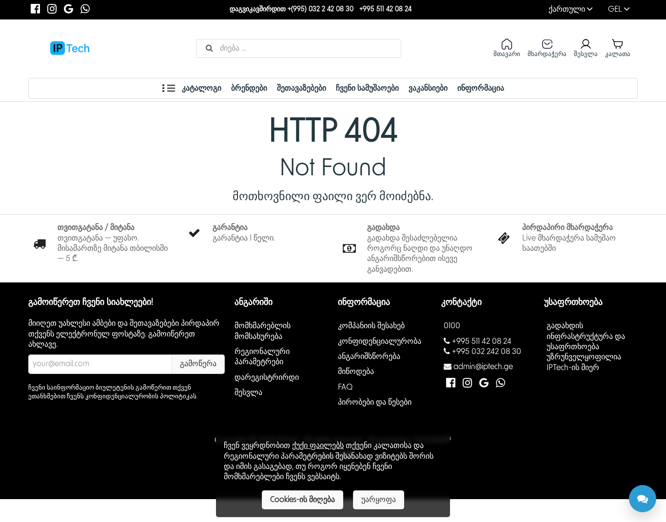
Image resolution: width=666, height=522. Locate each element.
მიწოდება (356, 371)
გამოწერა (198, 364)
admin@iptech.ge (483, 367)
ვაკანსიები (428, 88)
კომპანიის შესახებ (371, 326)
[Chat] (642, 498)
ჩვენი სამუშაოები (367, 88)
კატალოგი (200, 88)
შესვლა (248, 392)
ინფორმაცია (480, 88)
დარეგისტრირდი (267, 377)
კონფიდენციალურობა (379, 341)
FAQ (345, 387)
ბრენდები (249, 88)
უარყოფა (378, 499)
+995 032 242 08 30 (486, 351)
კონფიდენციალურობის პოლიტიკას (140, 396)
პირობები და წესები (374, 402)
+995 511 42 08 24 (385, 9)
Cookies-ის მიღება (302, 499)
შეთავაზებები (301, 88)
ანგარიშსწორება (369, 356)
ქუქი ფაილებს (318, 445)
